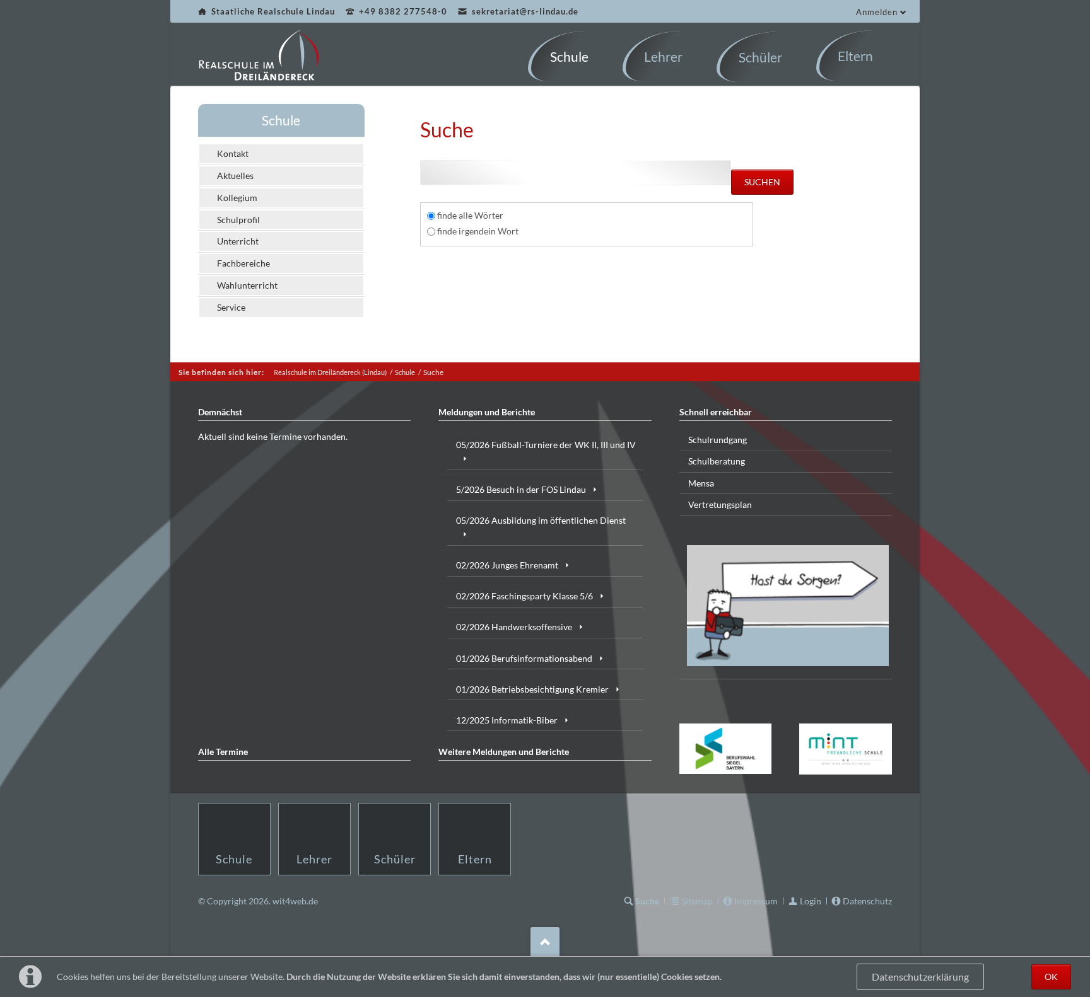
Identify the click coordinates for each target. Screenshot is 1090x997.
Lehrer (314, 859)
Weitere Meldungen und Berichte (503, 751)
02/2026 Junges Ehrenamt (507, 565)
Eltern (475, 859)
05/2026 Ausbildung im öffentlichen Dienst (541, 520)
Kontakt (233, 153)
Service (231, 307)
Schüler (395, 859)
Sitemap (697, 901)
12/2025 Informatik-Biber (507, 720)
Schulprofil (238, 219)
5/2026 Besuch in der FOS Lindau (521, 489)
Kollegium (237, 197)
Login (810, 901)
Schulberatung (716, 461)
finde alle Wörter (470, 215)
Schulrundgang (717, 439)
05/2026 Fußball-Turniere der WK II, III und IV (546, 444)
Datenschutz (867, 901)
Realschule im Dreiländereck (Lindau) (330, 372)
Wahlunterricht (247, 285)
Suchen (762, 181)
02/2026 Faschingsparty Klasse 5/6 (524, 596)
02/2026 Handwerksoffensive (514, 626)
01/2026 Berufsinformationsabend (524, 658)
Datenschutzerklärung (920, 977)
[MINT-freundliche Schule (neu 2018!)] (845, 749)
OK (1051, 976)
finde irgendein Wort (478, 231)
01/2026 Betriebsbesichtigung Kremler (532, 689)
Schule (281, 120)
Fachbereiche (243, 263)
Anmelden (877, 12)
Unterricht (238, 241)
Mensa (701, 483)
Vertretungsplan (720, 504)
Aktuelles (235, 175)
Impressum (756, 901)
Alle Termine (223, 751)
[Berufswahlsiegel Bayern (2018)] (725, 748)
